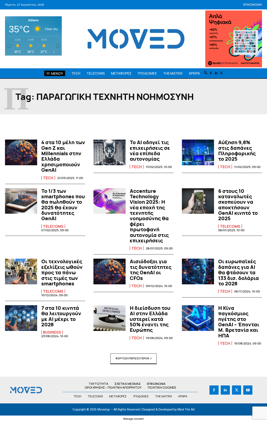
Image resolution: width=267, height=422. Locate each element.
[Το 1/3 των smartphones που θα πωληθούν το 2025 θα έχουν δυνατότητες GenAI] (21, 201)
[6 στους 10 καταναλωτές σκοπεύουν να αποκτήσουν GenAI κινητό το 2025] (198, 201)
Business (52, 332)
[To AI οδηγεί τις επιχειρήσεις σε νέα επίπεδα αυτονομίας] (109, 152)
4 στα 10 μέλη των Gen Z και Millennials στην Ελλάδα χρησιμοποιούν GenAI (63, 156)
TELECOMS (53, 226)
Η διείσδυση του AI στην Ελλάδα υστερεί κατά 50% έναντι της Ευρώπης (150, 318)
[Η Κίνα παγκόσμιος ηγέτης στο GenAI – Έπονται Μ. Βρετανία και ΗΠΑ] (198, 318)
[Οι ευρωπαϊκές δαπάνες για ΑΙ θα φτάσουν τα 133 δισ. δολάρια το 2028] (198, 271)
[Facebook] (211, 73)
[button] (205, 73)
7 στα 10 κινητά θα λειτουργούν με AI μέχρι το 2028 (61, 316)
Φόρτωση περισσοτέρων (132, 358)
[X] (221, 73)
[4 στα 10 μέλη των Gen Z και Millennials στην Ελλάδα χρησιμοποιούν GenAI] (21, 152)
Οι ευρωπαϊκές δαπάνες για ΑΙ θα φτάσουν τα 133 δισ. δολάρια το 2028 (238, 272)
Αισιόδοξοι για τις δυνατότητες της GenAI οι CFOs (150, 269)
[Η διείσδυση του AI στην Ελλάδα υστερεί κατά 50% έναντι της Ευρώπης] (109, 318)
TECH (48, 178)
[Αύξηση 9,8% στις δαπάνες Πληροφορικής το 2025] (198, 152)
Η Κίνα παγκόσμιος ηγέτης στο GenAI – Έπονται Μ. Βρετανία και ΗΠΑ (238, 321)
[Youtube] (247, 390)
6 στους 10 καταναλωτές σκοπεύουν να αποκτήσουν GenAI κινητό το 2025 (238, 204)
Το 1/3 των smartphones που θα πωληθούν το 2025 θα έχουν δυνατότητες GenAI (63, 204)
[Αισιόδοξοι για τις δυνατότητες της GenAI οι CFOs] (109, 271)
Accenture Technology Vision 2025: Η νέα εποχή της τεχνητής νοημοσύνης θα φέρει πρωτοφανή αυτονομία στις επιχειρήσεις (149, 215)
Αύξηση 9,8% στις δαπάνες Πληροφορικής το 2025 (237, 150)
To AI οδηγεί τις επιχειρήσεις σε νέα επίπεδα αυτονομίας (150, 150)
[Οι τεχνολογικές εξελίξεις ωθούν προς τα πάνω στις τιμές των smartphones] (21, 271)
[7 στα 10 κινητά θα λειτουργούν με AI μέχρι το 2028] (21, 318)
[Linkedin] (216, 73)
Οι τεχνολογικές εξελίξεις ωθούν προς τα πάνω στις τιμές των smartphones (62, 272)
